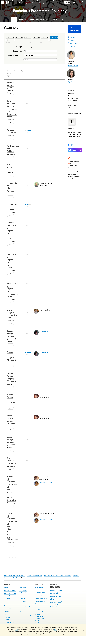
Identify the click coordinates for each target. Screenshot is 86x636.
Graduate (22, 599)
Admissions (22, 588)
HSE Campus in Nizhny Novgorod (14, 575)
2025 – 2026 (44, 37)
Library (52, 599)
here (16, 629)
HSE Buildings (8, 612)
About (7, 584)
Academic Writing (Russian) (11, 85)
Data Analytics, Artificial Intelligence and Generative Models (12, 109)
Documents (73, 43)
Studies (22, 584)
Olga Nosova (71, 82)
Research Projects (40, 596)
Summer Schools (24, 607)
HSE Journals (54, 593)
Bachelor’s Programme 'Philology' (40, 10)
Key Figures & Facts (10, 590)
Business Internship (25, 615)
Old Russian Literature (11, 460)
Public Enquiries (9, 622)
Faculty (72, 40)
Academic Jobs (40, 607)
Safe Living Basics (9, 167)
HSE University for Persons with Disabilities (9, 617)
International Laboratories (39, 589)
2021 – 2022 (10, 37)
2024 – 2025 (36, 37)
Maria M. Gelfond (73, 65)
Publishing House (55, 596)
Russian (26, 47)
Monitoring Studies (41, 599)
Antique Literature (11, 131)
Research (39, 584)
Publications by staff (56, 590)
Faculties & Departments (8, 600)
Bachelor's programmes (34, 575)
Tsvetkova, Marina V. (45, 482)
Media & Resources (55, 585)
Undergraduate (24, 596)
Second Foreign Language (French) (11, 398)
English (32, 47)
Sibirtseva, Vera (44, 331)
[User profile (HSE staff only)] (78, 2)
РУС (66, 2)
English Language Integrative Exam (12, 313)
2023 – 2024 (27, 37)
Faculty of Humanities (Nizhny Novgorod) (57, 575)
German (38, 47)
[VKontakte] (69, 145)
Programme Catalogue (23, 592)
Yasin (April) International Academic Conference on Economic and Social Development (40, 616)
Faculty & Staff (8, 609)
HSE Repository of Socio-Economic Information (56, 604)
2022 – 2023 (19, 37)
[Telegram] (72, 145)
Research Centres (40, 593)
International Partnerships (8, 605)
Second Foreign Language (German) (11, 335)
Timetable (73, 46)
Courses (72, 37)
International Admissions (75, 29)
